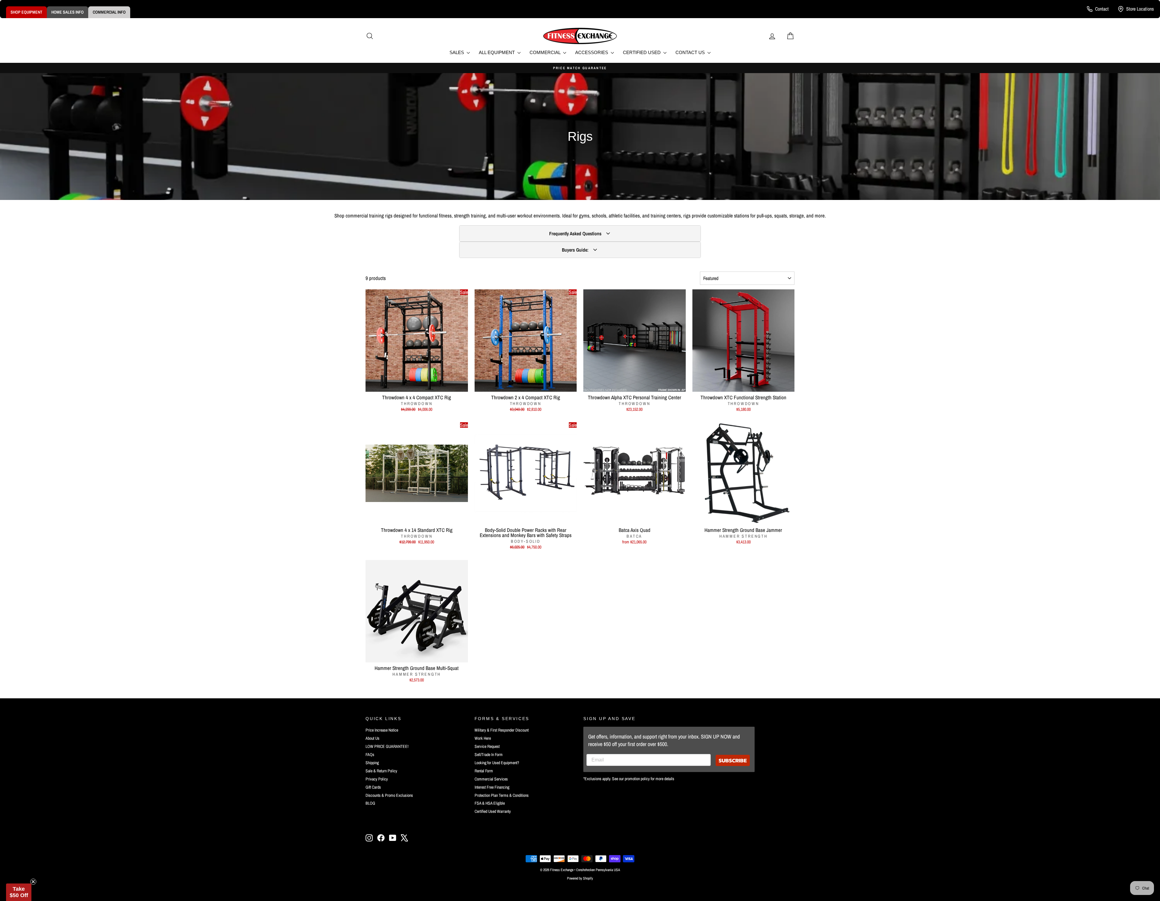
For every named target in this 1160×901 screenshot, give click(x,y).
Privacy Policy (377, 779)
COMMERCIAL (546, 52)
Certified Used (642, 52)
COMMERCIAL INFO (109, 12)
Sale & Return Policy (381, 771)
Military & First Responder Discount (502, 730)
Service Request (487, 746)
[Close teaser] (33, 882)
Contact (1102, 8)
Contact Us (690, 52)
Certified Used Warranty (493, 811)
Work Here (483, 738)
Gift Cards (373, 787)
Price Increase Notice (382, 730)
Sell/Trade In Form (489, 754)
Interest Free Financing (492, 787)
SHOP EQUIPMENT (26, 12)
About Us (372, 738)
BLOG (370, 803)
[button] (18, 892)
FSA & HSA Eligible (490, 803)
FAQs (370, 754)
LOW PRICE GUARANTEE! (387, 746)
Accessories (592, 52)
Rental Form (484, 771)
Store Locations (1140, 8)
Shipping (372, 762)
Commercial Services (491, 779)
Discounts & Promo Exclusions (389, 795)
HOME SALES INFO (67, 12)
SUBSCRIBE (733, 760)
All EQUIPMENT (497, 52)
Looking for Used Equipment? (497, 762)
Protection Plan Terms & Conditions (502, 795)
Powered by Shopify (580, 878)
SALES (457, 52)
